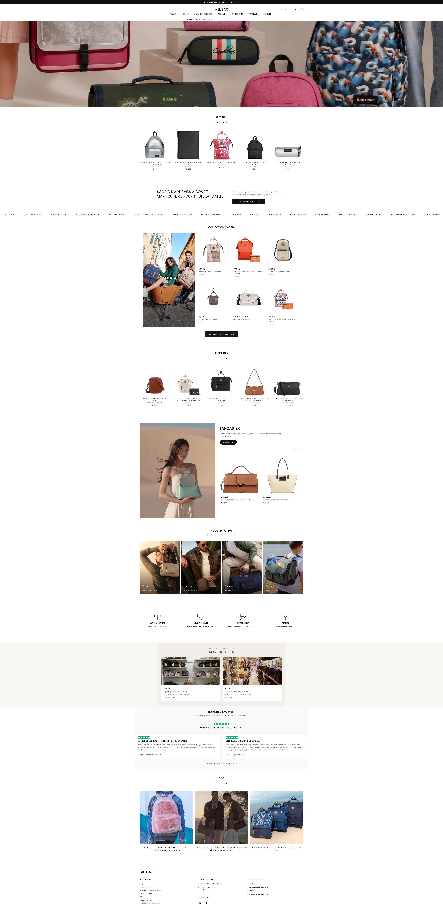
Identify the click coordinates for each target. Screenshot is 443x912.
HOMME (185, 14)
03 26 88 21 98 (230, 697)
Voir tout (221, 122)
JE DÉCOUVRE (221, 74)
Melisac (222, 9)
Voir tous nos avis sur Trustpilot (223, 763)
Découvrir (228, 442)
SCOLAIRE (222, 14)
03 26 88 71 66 (252, 627)
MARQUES (267, 14)
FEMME (173, 14)
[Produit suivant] (301, 450)
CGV (141, 897)
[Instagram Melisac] (291, 9)
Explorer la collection (221, 334)
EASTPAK (253, 14)
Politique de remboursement (150, 890)
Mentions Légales (146, 900)
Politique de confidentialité (149, 903)
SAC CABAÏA (238, 14)
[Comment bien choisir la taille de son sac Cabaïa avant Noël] (276, 817)
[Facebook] (206, 902)
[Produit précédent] (296, 450)
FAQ (141, 884)
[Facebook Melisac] (296, 9)
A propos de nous (146, 893)
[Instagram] (200, 902)
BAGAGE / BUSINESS (203, 14)
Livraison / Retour (146, 887)
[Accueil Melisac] (217, 871)
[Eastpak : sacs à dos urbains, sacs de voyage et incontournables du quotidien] (166, 817)
